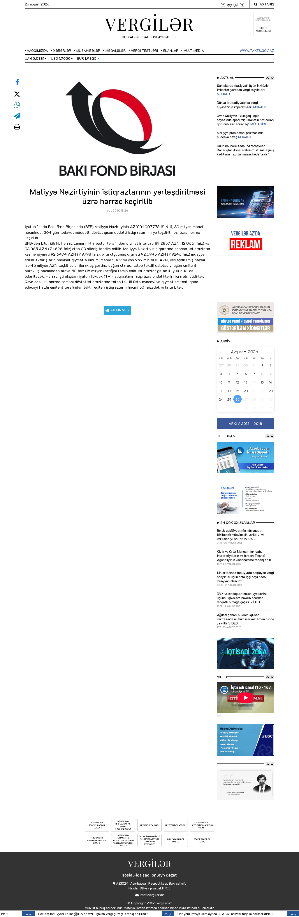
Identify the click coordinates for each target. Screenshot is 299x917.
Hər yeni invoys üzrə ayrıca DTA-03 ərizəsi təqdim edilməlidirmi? (167, 913)
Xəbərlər (62, 50)
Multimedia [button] (194, 50)
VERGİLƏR (149, 23)
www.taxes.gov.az (257, 50)
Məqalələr (116, 50)
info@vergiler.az (152, 894)
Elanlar (170, 50)
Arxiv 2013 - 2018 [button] (245, 423)
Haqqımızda (37, 50)
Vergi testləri (144, 50)
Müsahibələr (88, 50)
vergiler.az (164, 903)
